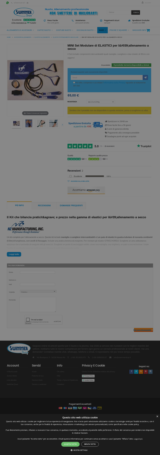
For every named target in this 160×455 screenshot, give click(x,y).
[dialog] (80, 434)
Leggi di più (138, 439)
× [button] (157, 416)
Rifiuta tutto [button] (90, 444)
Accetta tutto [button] (70, 444)
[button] (80, 450)
